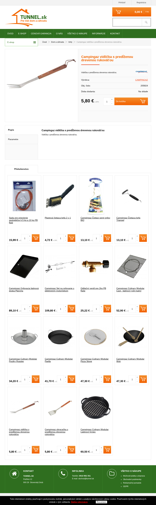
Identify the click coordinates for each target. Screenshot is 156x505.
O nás (59, 33)
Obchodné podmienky (132, 479)
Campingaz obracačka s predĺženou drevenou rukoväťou (56, 432)
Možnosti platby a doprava (134, 476)
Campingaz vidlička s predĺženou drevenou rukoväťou (19, 432)
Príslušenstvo (21, 169)
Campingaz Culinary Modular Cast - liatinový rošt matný (130, 289)
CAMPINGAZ (141, 80)
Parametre (13, 139)
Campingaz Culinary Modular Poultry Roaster (23, 360)
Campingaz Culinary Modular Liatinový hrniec (95, 430)
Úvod (10, 33)
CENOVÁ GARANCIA (41, 33)
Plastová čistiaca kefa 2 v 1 (58, 218)
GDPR (125, 486)
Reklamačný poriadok (132, 483)
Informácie (98, 33)
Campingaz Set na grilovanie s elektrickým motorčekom (59, 289)
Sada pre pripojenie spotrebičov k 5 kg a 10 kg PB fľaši (23, 220)
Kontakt (115, 33)
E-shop (22, 33)
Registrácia (141, 3)
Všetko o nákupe (77, 33)
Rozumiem (101, 502)
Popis (11, 130)
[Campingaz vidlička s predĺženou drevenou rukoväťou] (41, 75)
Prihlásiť (122, 3)
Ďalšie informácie (79, 502)
